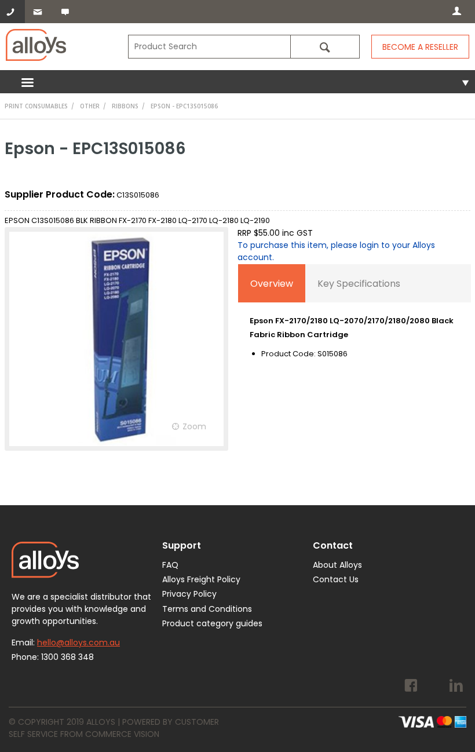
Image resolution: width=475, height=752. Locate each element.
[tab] (271, 283)
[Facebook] (411, 687)
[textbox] (209, 47)
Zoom (194, 426)
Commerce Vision (122, 734)
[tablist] (354, 321)
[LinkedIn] (456, 687)
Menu (237, 81)
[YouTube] (433, 687)
